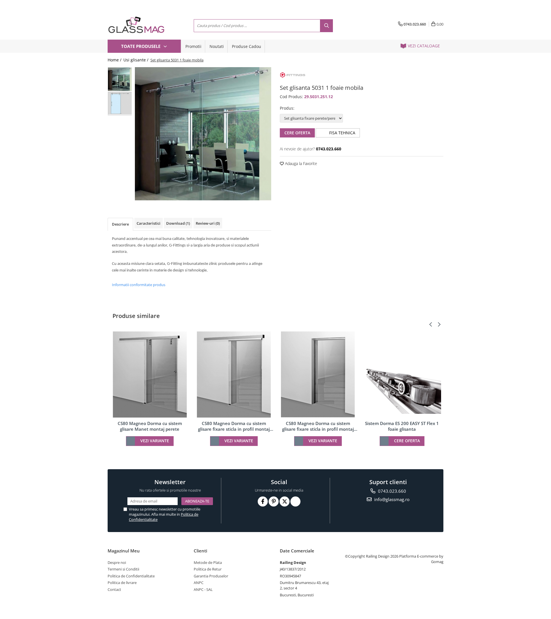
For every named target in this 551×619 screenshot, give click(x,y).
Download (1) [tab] (178, 223)
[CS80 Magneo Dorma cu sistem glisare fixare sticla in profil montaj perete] (234, 374)
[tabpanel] (203, 133)
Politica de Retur (208, 569)
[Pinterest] (274, 501)
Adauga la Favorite (300, 163)
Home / (115, 60)
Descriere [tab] (120, 224)
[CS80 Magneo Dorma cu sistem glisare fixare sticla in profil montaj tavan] (318, 374)
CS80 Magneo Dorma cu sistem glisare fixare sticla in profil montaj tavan (318, 426)
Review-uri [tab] (208, 223)
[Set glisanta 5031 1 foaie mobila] (203, 133)
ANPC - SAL (203, 589)
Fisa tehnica (341, 132)
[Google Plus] (295, 501)
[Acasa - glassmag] (136, 25)
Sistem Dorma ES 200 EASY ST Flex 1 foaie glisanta (402, 426)
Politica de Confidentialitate (131, 576)
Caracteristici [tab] (148, 223)
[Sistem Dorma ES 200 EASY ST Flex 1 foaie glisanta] (402, 374)
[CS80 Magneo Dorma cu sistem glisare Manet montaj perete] (149, 374)
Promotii (193, 46)
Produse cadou (246, 46)
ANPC (198, 582)
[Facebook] (263, 501)
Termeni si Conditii (123, 569)
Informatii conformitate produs (138, 284)
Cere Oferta (297, 132)
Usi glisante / (136, 60)
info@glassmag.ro (391, 499)
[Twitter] (285, 501)
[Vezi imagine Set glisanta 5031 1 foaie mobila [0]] (120, 79)
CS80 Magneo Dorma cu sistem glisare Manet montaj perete (150, 426)
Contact (114, 589)
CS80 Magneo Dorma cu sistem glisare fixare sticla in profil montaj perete (234, 426)
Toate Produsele (141, 46)
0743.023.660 (391, 491)
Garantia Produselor (211, 576)
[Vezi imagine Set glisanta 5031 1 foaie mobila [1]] (120, 103)
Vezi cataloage (423, 45)
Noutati (216, 46)
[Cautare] (326, 25)
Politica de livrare (122, 582)
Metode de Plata (208, 562)
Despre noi (117, 562)
